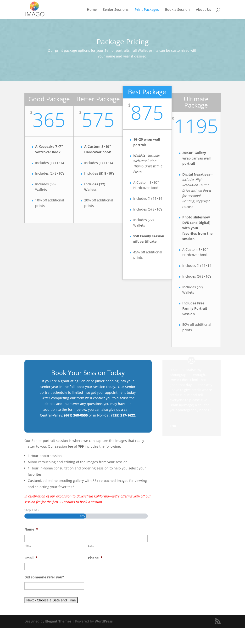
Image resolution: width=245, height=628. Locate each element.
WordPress (104, 621)
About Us (203, 10)
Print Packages (147, 10)
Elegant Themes (58, 621)
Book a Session (177, 10)
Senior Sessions (115, 10)
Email (30, 558)
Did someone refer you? (44, 577)
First (28, 545)
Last (91, 545)
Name (31, 529)
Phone (95, 558)
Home (92, 10)
